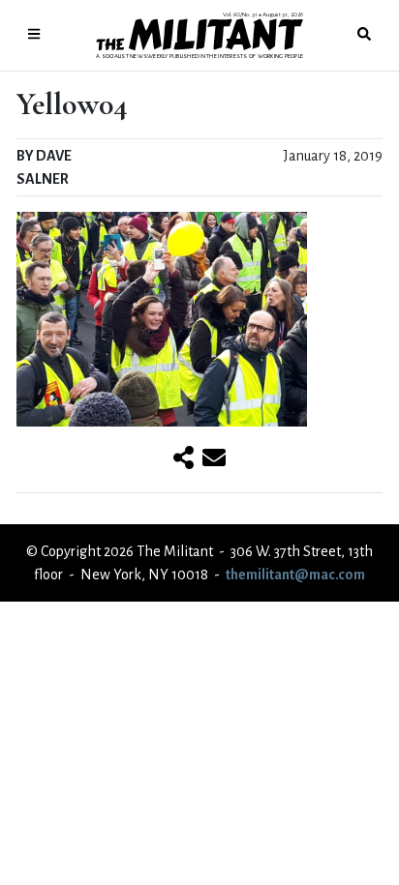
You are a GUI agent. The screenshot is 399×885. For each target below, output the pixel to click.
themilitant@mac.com (295, 574)
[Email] (214, 459)
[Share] (183, 459)
